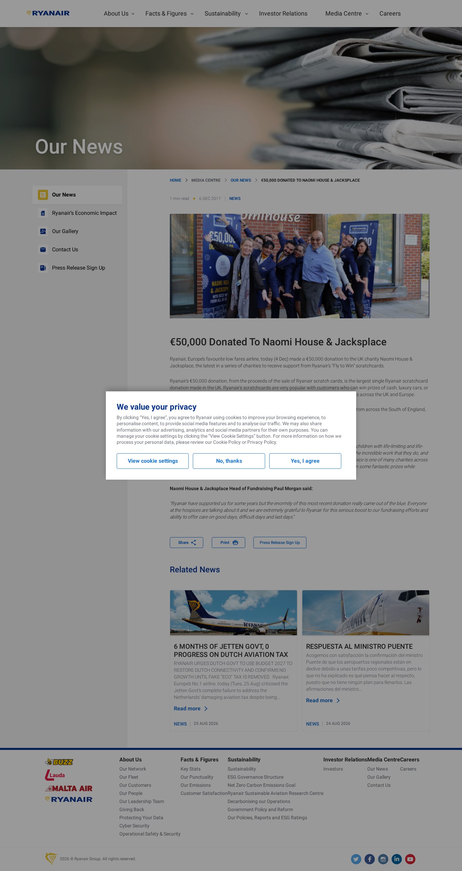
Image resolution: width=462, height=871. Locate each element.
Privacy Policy (261, 442)
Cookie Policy (227, 442)
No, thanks (229, 461)
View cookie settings (153, 461)
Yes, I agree (305, 461)
